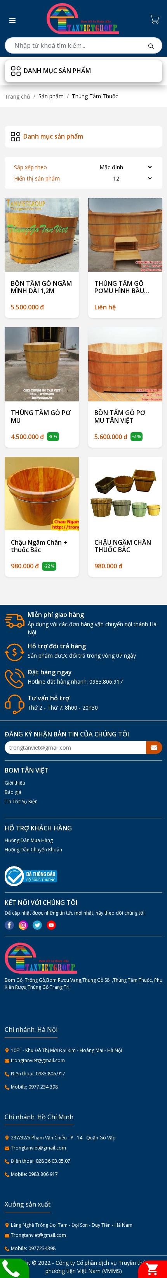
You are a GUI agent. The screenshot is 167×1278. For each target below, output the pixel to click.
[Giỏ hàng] (152, 1269)
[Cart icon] (156, 19)
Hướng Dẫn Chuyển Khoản (33, 849)
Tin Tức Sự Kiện (21, 801)
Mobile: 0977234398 (33, 1248)
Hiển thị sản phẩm (37, 178)
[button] (10, 18)
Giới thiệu (15, 783)
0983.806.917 (106, 681)
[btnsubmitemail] (154, 747)
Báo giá (13, 792)
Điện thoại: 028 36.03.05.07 (40, 1161)
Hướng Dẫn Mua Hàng (29, 840)
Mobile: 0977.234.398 (34, 1087)
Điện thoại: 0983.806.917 (38, 1073)
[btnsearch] (151, 45)
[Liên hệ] (10, 1267)
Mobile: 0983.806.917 (34, 1174)
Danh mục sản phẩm (57, 70)
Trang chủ (17, 96)
